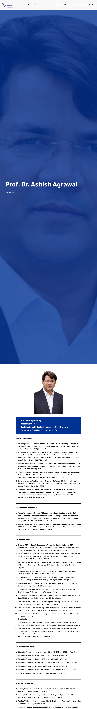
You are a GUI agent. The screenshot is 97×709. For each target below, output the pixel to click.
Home (30, 5)
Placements (68, 5)
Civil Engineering (10, 192)
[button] (39, 4)
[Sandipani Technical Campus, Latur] (8, 5)
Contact (92, 5)
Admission (58, 5)
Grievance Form (81, 5)
